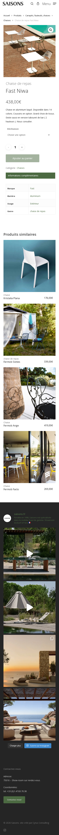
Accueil (6, 15)
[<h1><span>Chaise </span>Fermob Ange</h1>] (29, 393)
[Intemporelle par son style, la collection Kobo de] (29, 714)
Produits (17, 15)
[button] (49, 3)
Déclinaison (13, 129)
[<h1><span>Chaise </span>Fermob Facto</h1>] (29, 457)
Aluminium (35, 196)
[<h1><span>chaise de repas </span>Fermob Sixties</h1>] (29, 330)
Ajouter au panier (23, 158)
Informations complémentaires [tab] (23, 175)
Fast (32, 188)
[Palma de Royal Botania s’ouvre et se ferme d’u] (29, 607)
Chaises (7, 20)
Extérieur (34, 203)
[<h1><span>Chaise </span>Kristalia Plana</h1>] (29, 266)
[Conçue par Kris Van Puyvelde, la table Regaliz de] (29, 554)
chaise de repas (37, 211)
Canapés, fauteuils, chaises (37, 15)
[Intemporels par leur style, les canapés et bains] (29, 661)
